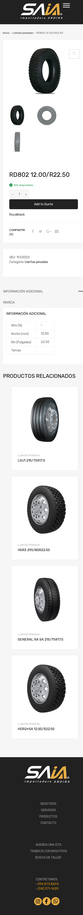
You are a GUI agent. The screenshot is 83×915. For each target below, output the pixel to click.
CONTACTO (48, 823)
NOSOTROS (48, 804)
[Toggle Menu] (66, 6)
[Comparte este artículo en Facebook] (32, 232)
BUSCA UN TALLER (48, 857)
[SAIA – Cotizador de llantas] (41, 18)
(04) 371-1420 (48, 889)
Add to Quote (43, 204)
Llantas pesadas (23, 32)
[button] (74, 54)
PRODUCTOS (48, 816)
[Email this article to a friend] (56, 232)
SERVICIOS (48, 810)
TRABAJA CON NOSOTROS (48, 851)
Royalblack (17, 214)
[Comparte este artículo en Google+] (48, 232)
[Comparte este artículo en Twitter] (40, 232)
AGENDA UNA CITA (48, 845)
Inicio (6, 32)
